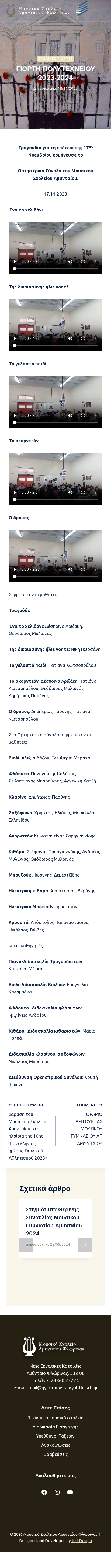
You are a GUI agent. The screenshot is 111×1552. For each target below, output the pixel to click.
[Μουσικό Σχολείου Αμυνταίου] (38, 10)
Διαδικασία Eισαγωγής (55, 1426)
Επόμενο (85, 1245)
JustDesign (81, 1540)
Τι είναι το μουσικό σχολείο (56, 1417)
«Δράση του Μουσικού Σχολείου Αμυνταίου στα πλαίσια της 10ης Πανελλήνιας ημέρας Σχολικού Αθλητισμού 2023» (29, 1131)
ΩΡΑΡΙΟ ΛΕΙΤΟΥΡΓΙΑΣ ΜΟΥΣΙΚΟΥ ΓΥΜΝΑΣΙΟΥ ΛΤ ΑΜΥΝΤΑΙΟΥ (86, 1124)
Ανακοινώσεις (55, 1444)
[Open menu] (78, 11)
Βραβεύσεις (56, 1454)
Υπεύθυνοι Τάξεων (55, 1435)
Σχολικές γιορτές (55, 58)
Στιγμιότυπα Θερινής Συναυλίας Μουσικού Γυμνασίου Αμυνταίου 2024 (54, 1222)
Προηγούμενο (26, 1245)
